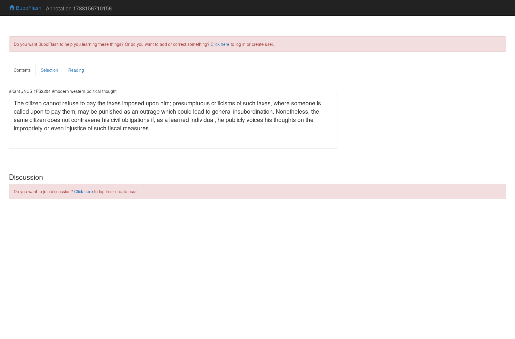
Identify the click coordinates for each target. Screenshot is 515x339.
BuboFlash (27, 7)
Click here (220, 44)
